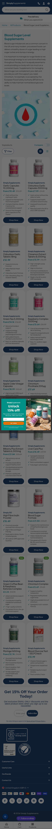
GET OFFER (14, 423)
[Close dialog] (49, 400)
